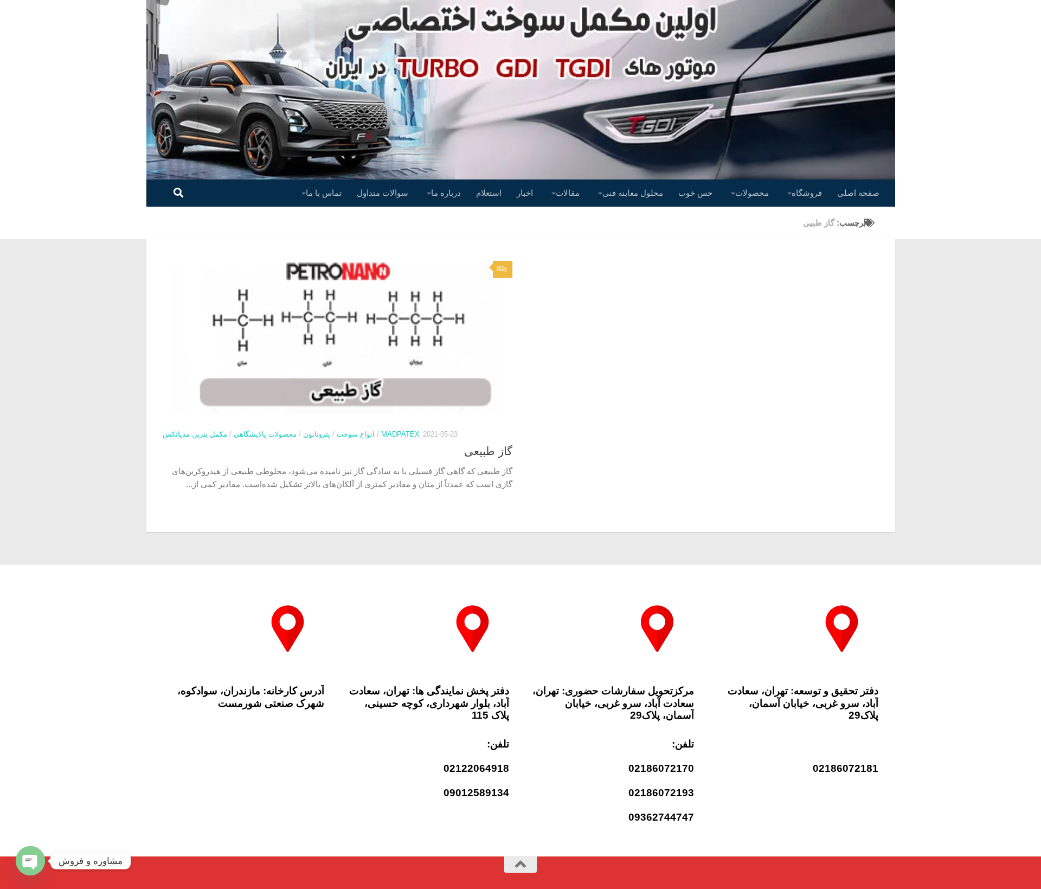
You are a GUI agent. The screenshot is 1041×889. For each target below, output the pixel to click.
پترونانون (316, 434)
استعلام (489, 192)
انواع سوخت (356, 434)
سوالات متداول (382, 192)
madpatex (400, 434)
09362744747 (661, 817)
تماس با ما (324, 192)
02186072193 (661, 792)
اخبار (525, 192)
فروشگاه (807, 192)
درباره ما (446, 192)
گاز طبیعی (488, 451)
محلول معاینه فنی (632, 192)
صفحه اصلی (858, 192)
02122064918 (476, 768)
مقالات (568, 192)
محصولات (752, 192)
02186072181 (845, 768)
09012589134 (476, 792)
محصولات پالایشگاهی (265, 434)
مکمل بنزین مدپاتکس (195, 434)
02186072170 (661, 768)
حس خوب (695, 192)
